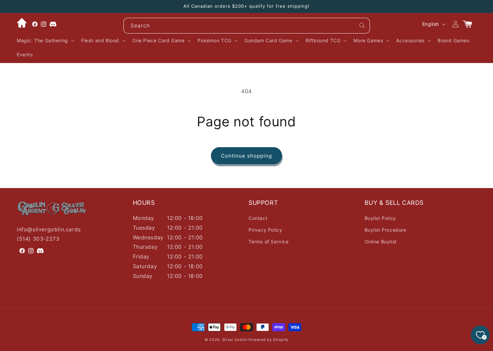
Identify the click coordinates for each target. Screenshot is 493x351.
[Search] (362, 25)
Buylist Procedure (385, 230)
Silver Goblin (235, 339)
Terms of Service (269, 241)
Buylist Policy (380, 218)
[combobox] (247, 25)
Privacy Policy (265, 230)
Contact (258, 218)
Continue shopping (246, 156)
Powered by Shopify (268, 339)
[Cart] (470, 24)
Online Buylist (381, 241)
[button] (45, 41)
